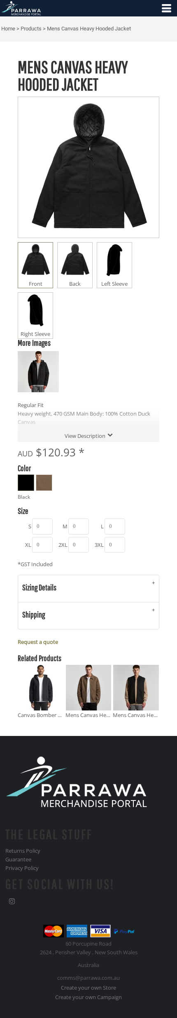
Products (31, 28)
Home (8, 28)
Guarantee (18, 859)
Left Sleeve (114, 283)
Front (35, 283)
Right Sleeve (35, 334)
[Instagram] (12, 901)
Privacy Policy (22, 868)
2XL (63, 544)
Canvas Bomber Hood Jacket (52, 715)
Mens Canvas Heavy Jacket (97, 715)
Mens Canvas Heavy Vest (143, 715)
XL (28, 544)
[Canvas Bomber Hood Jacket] (41, 687)
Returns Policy (22, 850)
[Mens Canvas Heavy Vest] (136, 687)
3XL (99, 544)
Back (75, 283)
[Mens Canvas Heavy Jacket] (88, 687)
